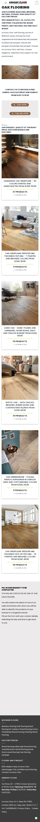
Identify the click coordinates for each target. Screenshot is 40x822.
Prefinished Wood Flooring (13, 732)
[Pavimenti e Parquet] (17, 2)
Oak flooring (22, 726)
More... (5, 125)
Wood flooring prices (24, 749)
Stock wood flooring (10, 752)
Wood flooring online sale (13, 746)
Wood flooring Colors (29, 729)
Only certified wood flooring (25, 769)
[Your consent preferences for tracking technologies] (36, 818)
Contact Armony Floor (11, 772)
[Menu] (5, 2)
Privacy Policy (24, 808)
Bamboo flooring (9, 726)
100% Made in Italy (9, 766)
